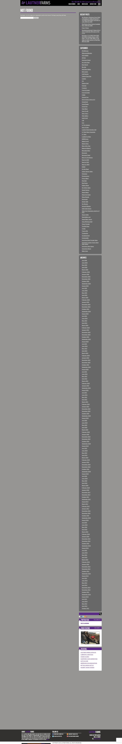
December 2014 (86, 566)
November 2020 (86, 411)
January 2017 (85, 508)
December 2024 (86, 304)
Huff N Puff (85, 118)
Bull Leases (85, 71)
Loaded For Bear (86, 136)
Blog (99, 4)
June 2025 (84, 290)
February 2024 (86, 327)
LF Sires (84, 134)
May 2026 (84, 265)
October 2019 (85, 441)
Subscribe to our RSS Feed (73, 734)
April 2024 (84, 323)
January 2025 (85, 302)
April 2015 (84, 557)
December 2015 (86, 539)
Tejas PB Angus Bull (87, 221)
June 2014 (84, 580)
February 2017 (86, 506)
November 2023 (86, 334)
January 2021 (85, 406)
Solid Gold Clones (86, 208)
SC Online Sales (86, 187)
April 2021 (84, 399)
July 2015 (84, 550)
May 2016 (84, 527)
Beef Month (85, 64)
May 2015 (84, 555)
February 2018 (86, 487)
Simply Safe (85, 201)
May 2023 (84, 348)
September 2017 (86, 499)
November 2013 (86, 590)
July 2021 (84, 392)
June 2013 (84, 601)
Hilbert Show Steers (87, 667)
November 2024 (86, 306)
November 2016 (86, 513)
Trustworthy (85, 233)
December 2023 (86, 332)
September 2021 (86, 388)
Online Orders (72, 4)
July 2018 (84, 476)
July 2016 (84, 522)
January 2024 (85, 330)
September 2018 (86, 471)
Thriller (84, 228)
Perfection (84, 174)
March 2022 (85, 381)
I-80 (83, 120)
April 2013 (84, 606)
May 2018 (84, 480)
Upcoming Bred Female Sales (90, 240)
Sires (78, 4)
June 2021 (84, 395)
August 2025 (85, 286)
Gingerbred (85, 102)
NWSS (83, 167)
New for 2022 (85, 162)
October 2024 (85, 309)
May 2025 (84, 293)
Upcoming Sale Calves (88, 246)
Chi (83, 81)
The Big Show (85, 226)
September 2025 (86, 283)
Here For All (85, 111)
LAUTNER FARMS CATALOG (88, 652)
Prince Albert (85, 178)
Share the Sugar (86, 194)
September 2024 (86, 311)
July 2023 (84, 344)
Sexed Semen (85, 190)
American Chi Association (89, 663)
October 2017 (85, 497)
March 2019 (85, 457)
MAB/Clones (85, 139)
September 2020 (86, 416)
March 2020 (85, 429)
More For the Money (87, 157)
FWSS (83, 95)
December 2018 (86, 464)
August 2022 (85, 369)
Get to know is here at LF (88, 99)
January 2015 (85, 564)
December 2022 (86, 360)
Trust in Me (85, 231)
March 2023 (85, 353)
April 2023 (84, 351)
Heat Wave (85, 109)
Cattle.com (84, 661)
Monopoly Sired (86, 155)
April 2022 (84, 378)
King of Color (85, 127)
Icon (83, 122)
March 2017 (85, 504)
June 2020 (84, 422)
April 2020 (84, 427)
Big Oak (84, 67)
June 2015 (84, 552)
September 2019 (86, 443)
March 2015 (85, 559)
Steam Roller (85, 214)
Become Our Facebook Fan (58, 734)
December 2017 (86, 492)
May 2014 (84, 583)
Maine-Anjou (85, 143)
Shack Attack (85, 192)
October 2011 (85, 608)
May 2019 (84, 453)
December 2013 (86, 587)
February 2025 (86, 300)
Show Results (85, 197)
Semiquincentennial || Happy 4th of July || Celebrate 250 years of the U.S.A (91, 32)
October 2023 (85, 337)
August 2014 (85, 576)
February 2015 (86, 562)
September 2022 (86, 367)
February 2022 (86, 383)
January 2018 (85, 490)
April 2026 (84, 267)
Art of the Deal (85, 62)
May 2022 (84, 376)
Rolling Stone (85, 185)
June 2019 (84, 450)
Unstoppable (85, 238)
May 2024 (84, 320)
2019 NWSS (85, 55)
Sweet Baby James (87, 219)
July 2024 (84, 316)
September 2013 (86, 594)
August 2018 (85, 474)
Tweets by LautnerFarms (85, 623)
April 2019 (84, 455)
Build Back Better (86, 69)
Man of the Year (86, 146)
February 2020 (86, 432)
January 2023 (85, 358)
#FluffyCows (85, 51)
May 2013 (84, 603)
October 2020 (85, 413)
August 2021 (85, 390)
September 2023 (86, 339)
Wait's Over (85, 251)
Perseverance (85, 176)
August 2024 (85, 313)
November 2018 (86, 467)
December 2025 (86, 276)
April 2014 (84, 585)
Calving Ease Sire (86, 76)
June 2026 (84, 262)
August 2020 (85, 418)
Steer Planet (85, 656)
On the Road (85, 169)
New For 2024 (85, 164)
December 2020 (86, 409)
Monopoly (84, 153)
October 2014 (85, 571)
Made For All (85, 141)
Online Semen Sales (87, 171)
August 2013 (85, 597)
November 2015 (86, 541)
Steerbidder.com (86, 217)
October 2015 (85, 543)
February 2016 (86, 534)
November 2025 (86, 279)
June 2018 (84, 478)
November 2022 (86, 362)
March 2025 (85, 297)
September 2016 (86, 518)
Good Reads (85, 104)
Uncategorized (86, 235)
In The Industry (86, 125)
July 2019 (84, 448)
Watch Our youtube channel (73, 736)
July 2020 (84, 420)
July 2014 (84, 578)
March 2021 (85, 402)
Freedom (84, 88)
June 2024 (84, 318)
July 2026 (84, 260)
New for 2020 (85, 160)
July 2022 (84, 371)
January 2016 (85, 536)
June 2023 (84, 346)
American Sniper (86, 60)
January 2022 (85, 385)
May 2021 (84, 397)
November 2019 (86, 439)
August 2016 (85, 520)
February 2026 (86, 272)
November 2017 (86, 494)
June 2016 (84, 525)
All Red (84, 57)
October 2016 (85, 515)
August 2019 (85, 446)
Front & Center (86, 90)
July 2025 (84, 288)
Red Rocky (85, 183)
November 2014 (86, 569)
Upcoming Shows (86, 248)
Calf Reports (85, 74)
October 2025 (85, 281)
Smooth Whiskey (86, 206)
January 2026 (85, 274)
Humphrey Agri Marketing (89, 659)
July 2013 (84, 599)
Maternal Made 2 (86, 148)
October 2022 (85, 364)
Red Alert (84, 180)
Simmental (84, 199)
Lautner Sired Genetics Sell (89, 129)
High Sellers (85, 4)
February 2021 (86, 404)
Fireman (84, 85)
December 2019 (86, 436)
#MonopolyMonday (87, 53)
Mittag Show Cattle (87, 665)
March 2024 (85, 325)
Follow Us (97, 619)
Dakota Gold (85, 83)
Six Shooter (85, 204)
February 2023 (86, 355)
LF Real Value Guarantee (88, 132)
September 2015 (86, 545)
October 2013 (85, 592)
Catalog (84, 78)
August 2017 (85, 501)
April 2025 (84, 295)
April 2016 (84, 529)
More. (48, 739)
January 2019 (85, 462)
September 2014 (86, 573)
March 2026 (85, 269)
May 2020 (84, 425)
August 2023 (85, 341)
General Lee (85, 97)
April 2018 (84, 483)
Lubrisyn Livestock (87, 654)
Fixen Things (85, 28)
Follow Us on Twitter (58, 736)
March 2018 (85, 485)
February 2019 (86, 460)
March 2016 (85, 532)
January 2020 (85, 434)
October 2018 (85, 469)
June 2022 (84, 374)
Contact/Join (93, 4)
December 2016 (86, 511)
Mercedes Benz (86, 150)
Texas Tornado (86, 224)
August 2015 (85, 548)
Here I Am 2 (85, 113)
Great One (84, 106)
